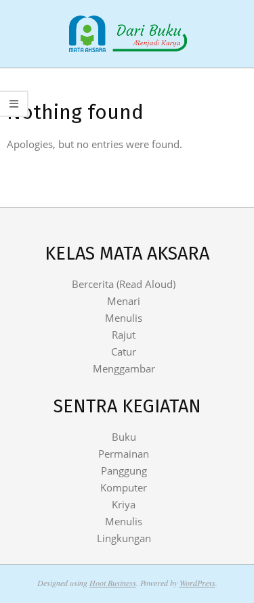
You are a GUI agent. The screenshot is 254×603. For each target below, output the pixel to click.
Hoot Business (112, 582)
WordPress (197, 582)
